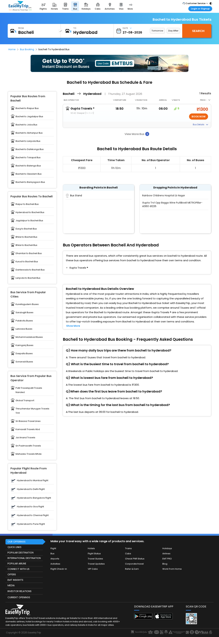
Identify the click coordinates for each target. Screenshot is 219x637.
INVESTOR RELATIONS (19, 591)
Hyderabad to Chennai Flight (33, 515)
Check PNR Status (134, 558)
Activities (55, 563)
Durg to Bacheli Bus (26, 228)
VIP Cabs (93, 569)
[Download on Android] (143, 618)
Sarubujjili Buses (24, 312)
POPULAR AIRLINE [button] (17, 563)
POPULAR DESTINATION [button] (21, 552)
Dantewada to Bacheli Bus (30, 269)
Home (12, 49)
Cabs (128, 553)
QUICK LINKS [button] (14, 547)
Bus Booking (27, 49)
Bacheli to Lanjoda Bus (28, 141)
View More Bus (136, 134)
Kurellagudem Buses (27, 304)
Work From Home (172, 569)
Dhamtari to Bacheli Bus (29, 253)
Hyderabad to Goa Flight (30, 506)
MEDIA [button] (11, 585)
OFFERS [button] (12, 574)
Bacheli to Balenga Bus (28, 165)
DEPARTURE (120, 100)
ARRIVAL (163, 100)
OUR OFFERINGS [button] (16, 541)
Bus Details (199, 124)
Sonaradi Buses (24, 361)
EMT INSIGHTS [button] (15, 580)
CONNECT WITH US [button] (18, 569)
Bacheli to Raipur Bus (27, 108)
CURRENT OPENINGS (19, 597)
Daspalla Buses (24, 353)
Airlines (166, 553)
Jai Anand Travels (25, 437)
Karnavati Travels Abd (28, 429)
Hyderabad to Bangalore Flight (34, 497)
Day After (173, 30)
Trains (128, 548)
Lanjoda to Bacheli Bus (28, 278)
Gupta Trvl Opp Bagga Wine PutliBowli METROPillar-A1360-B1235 (172, 204)
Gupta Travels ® (82, 108)
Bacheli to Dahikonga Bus (30, 149)
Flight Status (94, 553)
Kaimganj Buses (24, 345)
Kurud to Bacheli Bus (27, 261)
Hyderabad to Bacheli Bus (30, 212)
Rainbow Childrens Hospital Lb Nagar (163, 195)
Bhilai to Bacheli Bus (26, 237)
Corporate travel (134, 563)
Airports (54, 558)
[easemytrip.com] (20, 6)
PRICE (203, 100)
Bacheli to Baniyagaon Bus (30, 182)
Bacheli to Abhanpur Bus (29, 132)
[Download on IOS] (163, 618)
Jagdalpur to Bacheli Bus (29, 220)
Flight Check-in (58, 569)
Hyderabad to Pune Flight (31, 524)
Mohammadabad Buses (29, 337)
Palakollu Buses (24, 320)
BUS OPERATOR (71, 100)
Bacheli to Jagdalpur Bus (29, 116)
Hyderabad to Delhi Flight (31, 489)
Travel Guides (95, 558)
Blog (164, 563)
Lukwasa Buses (24, 328)
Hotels (91, 548)
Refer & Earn (132, 569)
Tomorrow (157, 30)
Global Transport (25, 400)
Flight (53, 548)
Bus (52, 553)
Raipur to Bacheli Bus (27, 204)
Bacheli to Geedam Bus (29, 173)
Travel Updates (96, 563)
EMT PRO (167, 558)
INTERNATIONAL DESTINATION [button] (24, 558)
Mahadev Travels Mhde (29, 454)
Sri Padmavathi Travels (28, 445)
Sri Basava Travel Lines (28, 421)
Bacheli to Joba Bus (26, 124)
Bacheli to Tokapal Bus (28, 157)
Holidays (167, 548)
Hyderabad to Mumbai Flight (32, 480)
